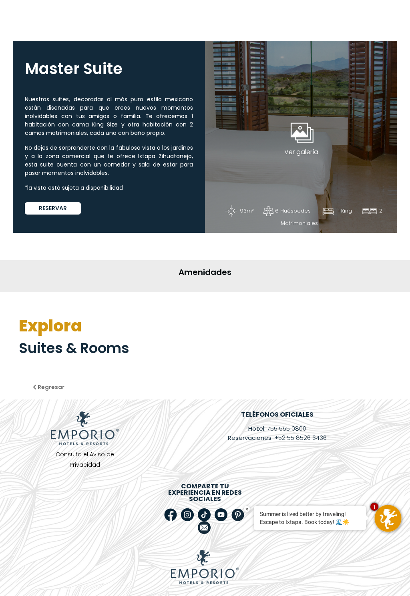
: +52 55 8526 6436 (277, 437)
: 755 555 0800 (277, 428)
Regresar (50, 387)
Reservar (53, 208)
